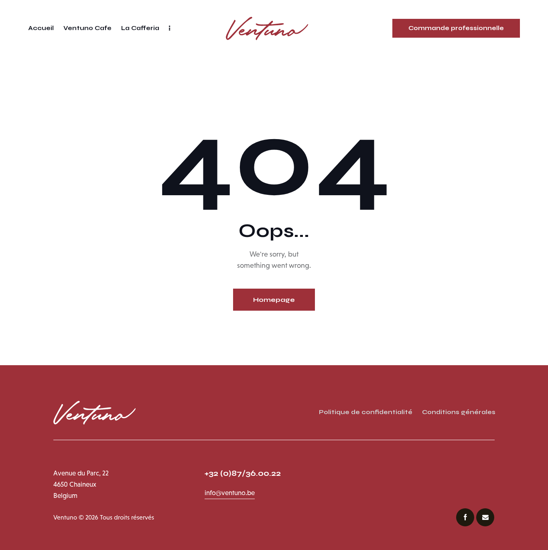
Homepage (274, 299)
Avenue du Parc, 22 (81, 473)
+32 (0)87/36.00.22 (244, 473)
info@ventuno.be (230, 493)
